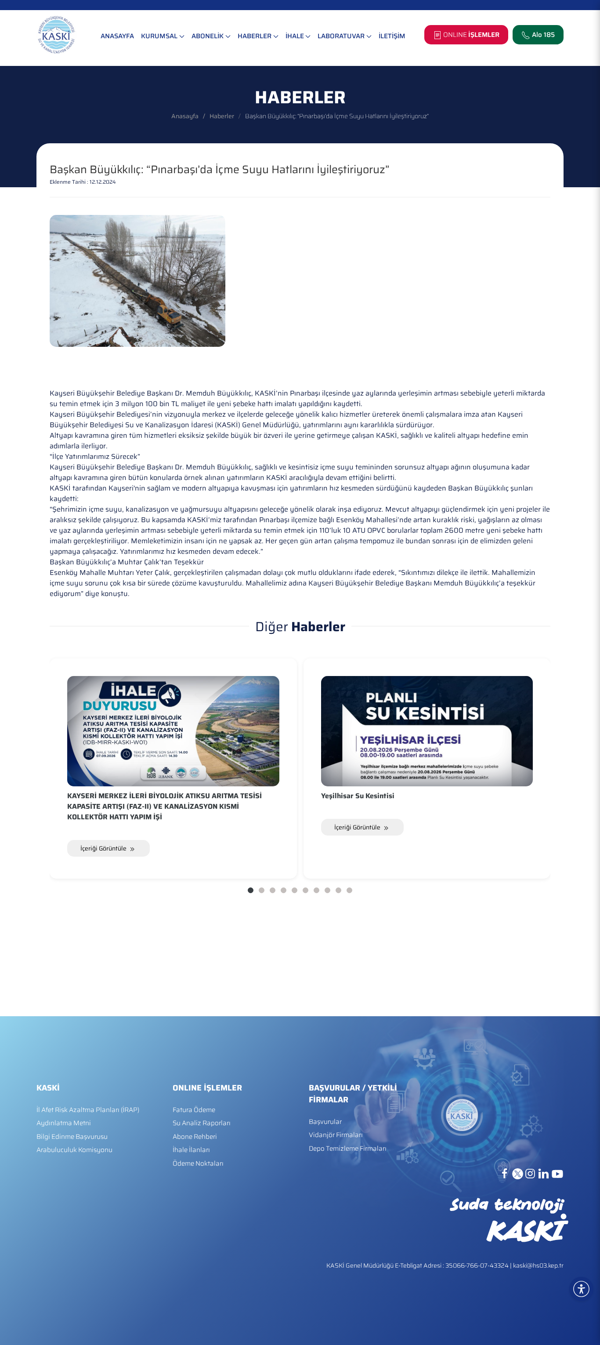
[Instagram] (531, 1173)
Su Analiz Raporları (202, 1123)
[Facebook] (505, 1173)
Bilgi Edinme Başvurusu (72, 1137)
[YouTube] (557, 1173)
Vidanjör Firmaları (336, 1135)
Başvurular (325, 1122)
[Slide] (250, 890)
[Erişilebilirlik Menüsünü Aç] (581, 1289)
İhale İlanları (191, 1150)
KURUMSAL (159, 36)
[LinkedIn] (544, 1173)
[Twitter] (518, 1173)
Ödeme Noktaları (198, 1164)
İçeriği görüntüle (104, 848)
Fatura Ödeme (194, 1110)
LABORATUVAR (341, 36)
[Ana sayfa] (56, 35)
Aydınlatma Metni (63, 1123)
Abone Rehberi (195, 1137)
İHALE (295, 36)
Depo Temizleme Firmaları (348, 1149)
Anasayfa (185, 116)
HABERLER (254, 36)
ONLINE (470, 34)
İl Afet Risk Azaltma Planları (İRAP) (87, 1110)
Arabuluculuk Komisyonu (74, 1150)
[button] (591, 1279)
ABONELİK (208, 36)
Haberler (222, 116)
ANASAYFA (117, 36)
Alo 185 (543, 34)
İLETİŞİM (392, 36)
